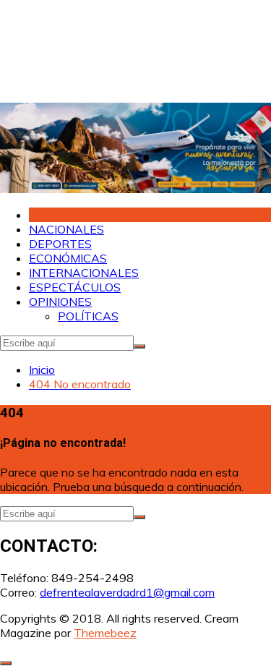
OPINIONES (60, 301)
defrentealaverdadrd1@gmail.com (127, 592)
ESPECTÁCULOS (75, 287)
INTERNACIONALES (84, 272)
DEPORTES (60, 243)
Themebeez (105, 633)
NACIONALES (66, 229)
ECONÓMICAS (68, 258)
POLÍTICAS (88, 316)
